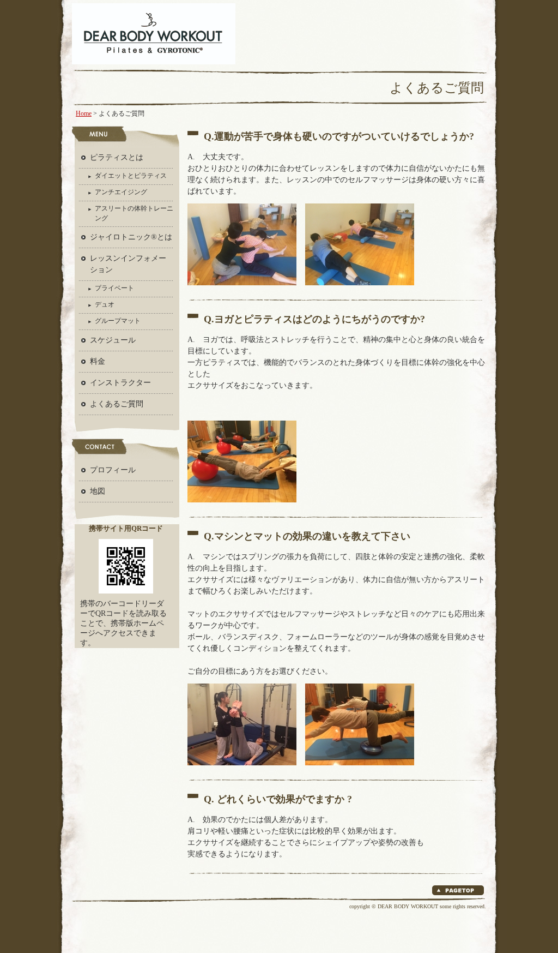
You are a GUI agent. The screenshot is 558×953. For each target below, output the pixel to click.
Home (84, 113)
